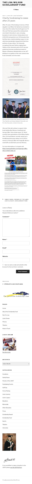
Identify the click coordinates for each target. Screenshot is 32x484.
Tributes (4, 325)
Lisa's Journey (6, 394)
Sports (4, 421)
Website (5, 256)
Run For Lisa (5, 315)
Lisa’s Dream (6, 318)
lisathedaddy (18, 15)
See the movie (6, 352)
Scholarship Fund (21, 200)
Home (4, 308)
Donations (5, 374)
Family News (9, 199)
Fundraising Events (7, 384)
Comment (6, 216)
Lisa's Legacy (9, 200)
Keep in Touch (6, 328)
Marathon (5, 401)
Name (4, 239)
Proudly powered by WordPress (11, 480)
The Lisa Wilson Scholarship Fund (14, 3)
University (5, 428)
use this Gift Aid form (16, 467)
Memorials (5, 404)
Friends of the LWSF (21, 199)
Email (4, 248)
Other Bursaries (6, 407)
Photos (4, 322)
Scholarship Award (7, 414)
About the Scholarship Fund (10, 311)
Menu (17, 9)
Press (4, 411)
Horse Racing (6, 391)
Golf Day (4, 387)
